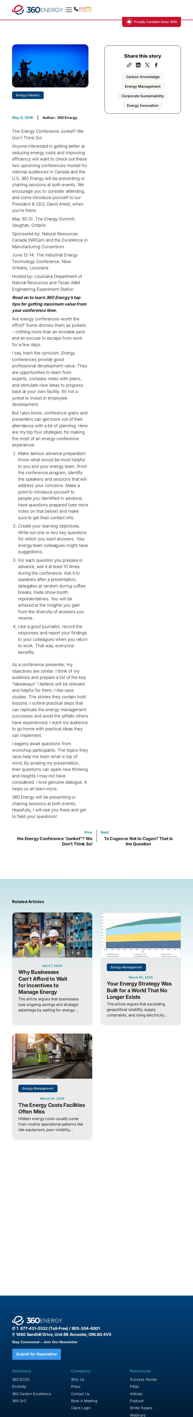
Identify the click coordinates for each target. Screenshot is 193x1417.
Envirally (19, 1386)
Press (75, 1386)
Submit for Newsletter (36, 1354)
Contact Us (80, 1394)
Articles (136, 1394)
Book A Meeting (84, 1401)
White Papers (141, 1408)
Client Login (81, 1408)
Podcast (136, 1401)
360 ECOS (20, 1379)
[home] (37, 10)
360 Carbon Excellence (31, 1394)
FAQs (134, 1386)
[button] (68, 10)
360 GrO (19, 1401)
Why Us (77, 1379)
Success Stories (143, 1379)
